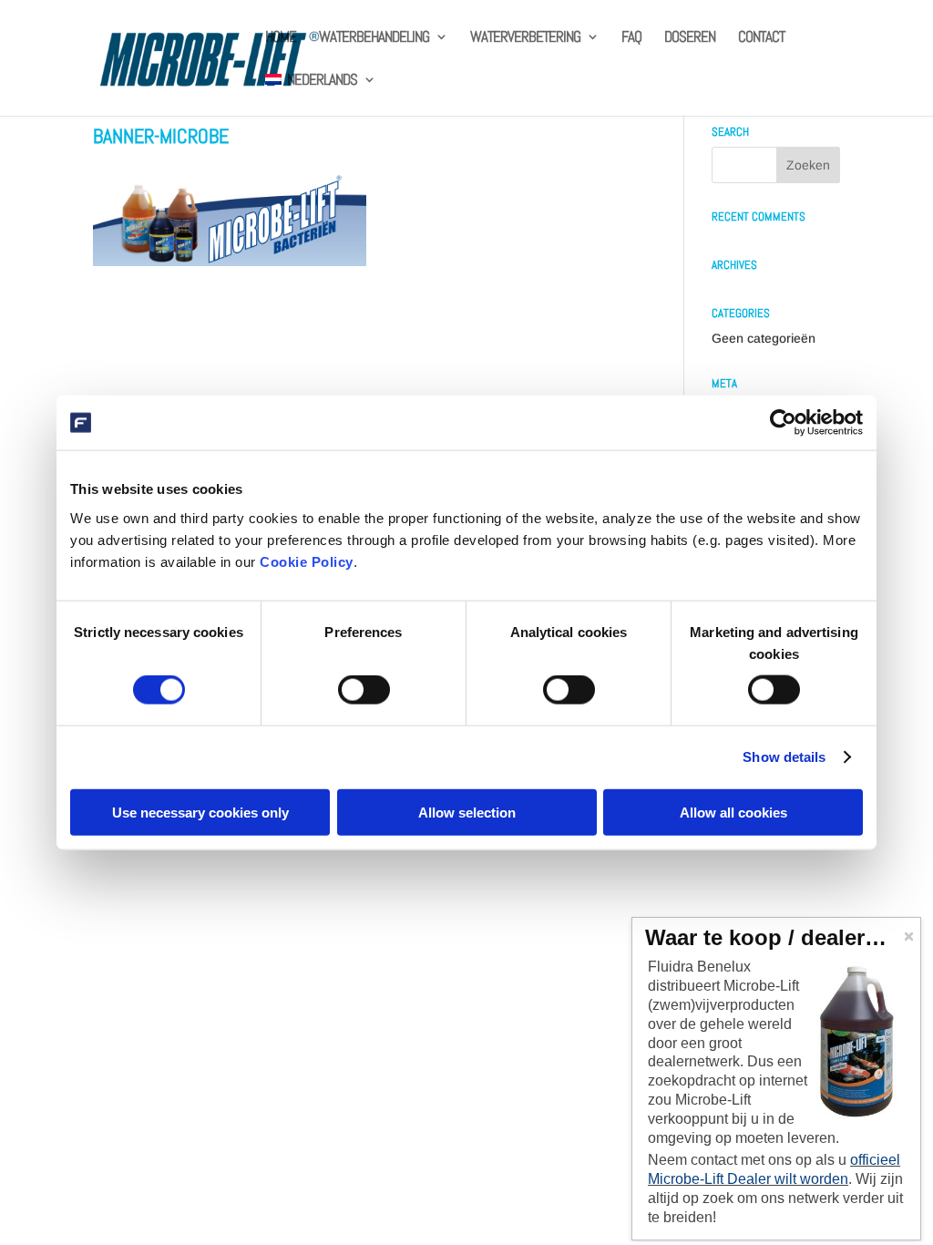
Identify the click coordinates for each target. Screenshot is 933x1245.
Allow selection (467, 811)
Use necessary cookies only (200, 811)
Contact (761, 38)
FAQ (631, 38)
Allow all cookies (733, 811)
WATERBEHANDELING (374, 38)
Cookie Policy (307, 561)
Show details (784, 757)
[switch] (364, 690)
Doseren (689, 38)
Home (280, 38)
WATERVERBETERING (525, 38)
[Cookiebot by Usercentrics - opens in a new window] (783, 423)
